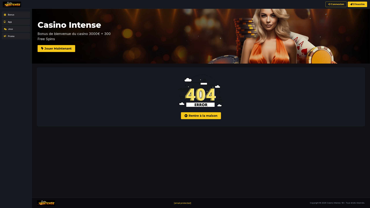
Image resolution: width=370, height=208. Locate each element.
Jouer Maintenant (58, 48)
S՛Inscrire (359, 4)
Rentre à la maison (203, 115)
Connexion (337, 4)
